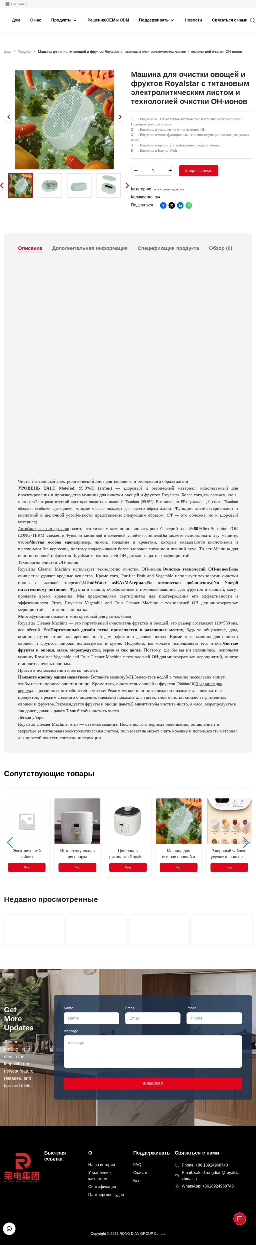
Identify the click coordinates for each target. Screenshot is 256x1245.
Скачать (140, 1173)
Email (130, 1008)
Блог (137, 1181)
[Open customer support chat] (9, 1229)
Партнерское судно (106, 1195)
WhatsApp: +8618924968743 (208, 1186)
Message (71, 1031)
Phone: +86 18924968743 (205, 1165)
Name (69, 1008)
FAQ (137, 1165)
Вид (27, 867)
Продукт (24, 51)
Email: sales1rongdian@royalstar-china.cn (212, 1176)
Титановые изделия (168, 189)
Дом (7, 51)
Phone (191, 1008)
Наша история (101, 1165)
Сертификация (102, 1187)
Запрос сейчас (198, 170)
